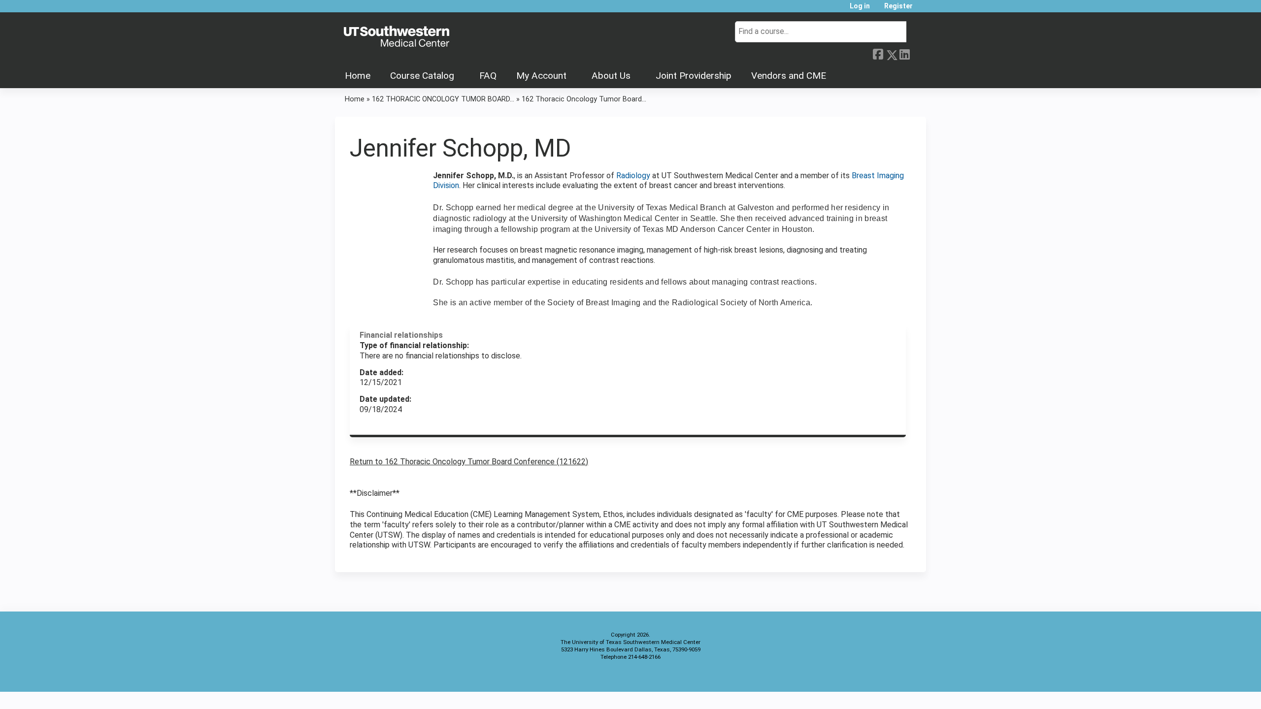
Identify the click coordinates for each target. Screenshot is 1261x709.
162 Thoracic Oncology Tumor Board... (584, 99)
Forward (918, 52)
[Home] (396, 37)
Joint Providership (693, 75)
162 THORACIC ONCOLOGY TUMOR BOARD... (443, 99)
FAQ (488, 75)
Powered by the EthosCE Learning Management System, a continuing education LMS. (891, 676)
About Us (611, 75)
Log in (860, 6)
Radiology (634, 175)
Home (357, 75)
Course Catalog (422, 75)
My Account (541, 75)
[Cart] (923, 9)
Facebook (878, 53)
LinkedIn (904, 53)
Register (898, 6)
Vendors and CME (788, 75)
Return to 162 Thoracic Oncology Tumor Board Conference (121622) (469, 461)
